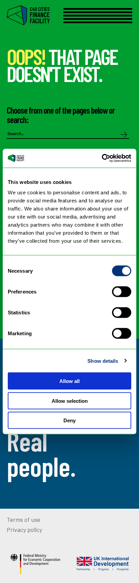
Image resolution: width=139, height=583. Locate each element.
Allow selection (70, 400)
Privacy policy (24, 529)
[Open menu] (97, 15)
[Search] (123, 135)
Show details (102, 360)
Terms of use (23, 519)
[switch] (121, 291)
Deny (69, 420)
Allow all (69, 381)
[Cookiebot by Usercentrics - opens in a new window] (101, 158)
